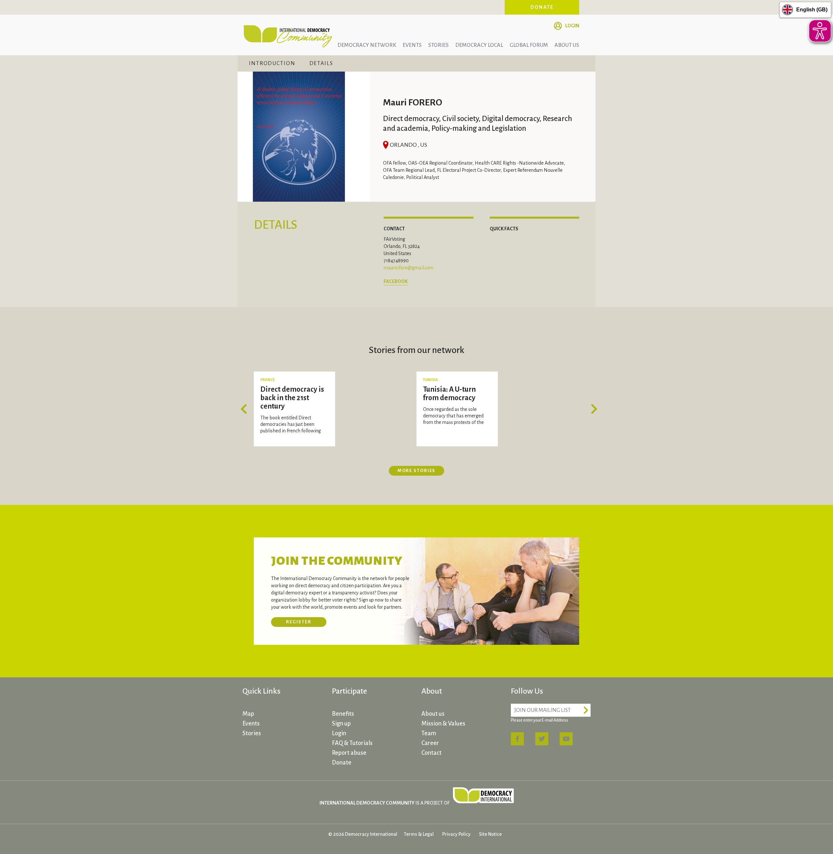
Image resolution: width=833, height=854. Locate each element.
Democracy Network (366, 45)
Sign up (341, 723)
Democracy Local (479, 45)
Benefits (343, 714)
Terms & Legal (419, 834)
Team (428, 733)
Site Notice (490, 834)
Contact (431, 753)
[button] (246, 409)
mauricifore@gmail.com (408, 267)
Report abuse (349, 753)
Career (430, 743)
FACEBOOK (396, 281)
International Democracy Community (288, 35)
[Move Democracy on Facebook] (517, 738)
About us (566, 45)
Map (248, 714)
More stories (417, 470)
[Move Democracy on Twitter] (541, 738)
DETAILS (321, 63)
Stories (438, 45)
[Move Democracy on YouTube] (566, 738)
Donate (542, 7)
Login (572, 25)
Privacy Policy (456, 834)
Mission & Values (443, 723)
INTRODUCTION (272, 63)
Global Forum (529, 45)
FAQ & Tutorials (352, 743)
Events (412, 45)
